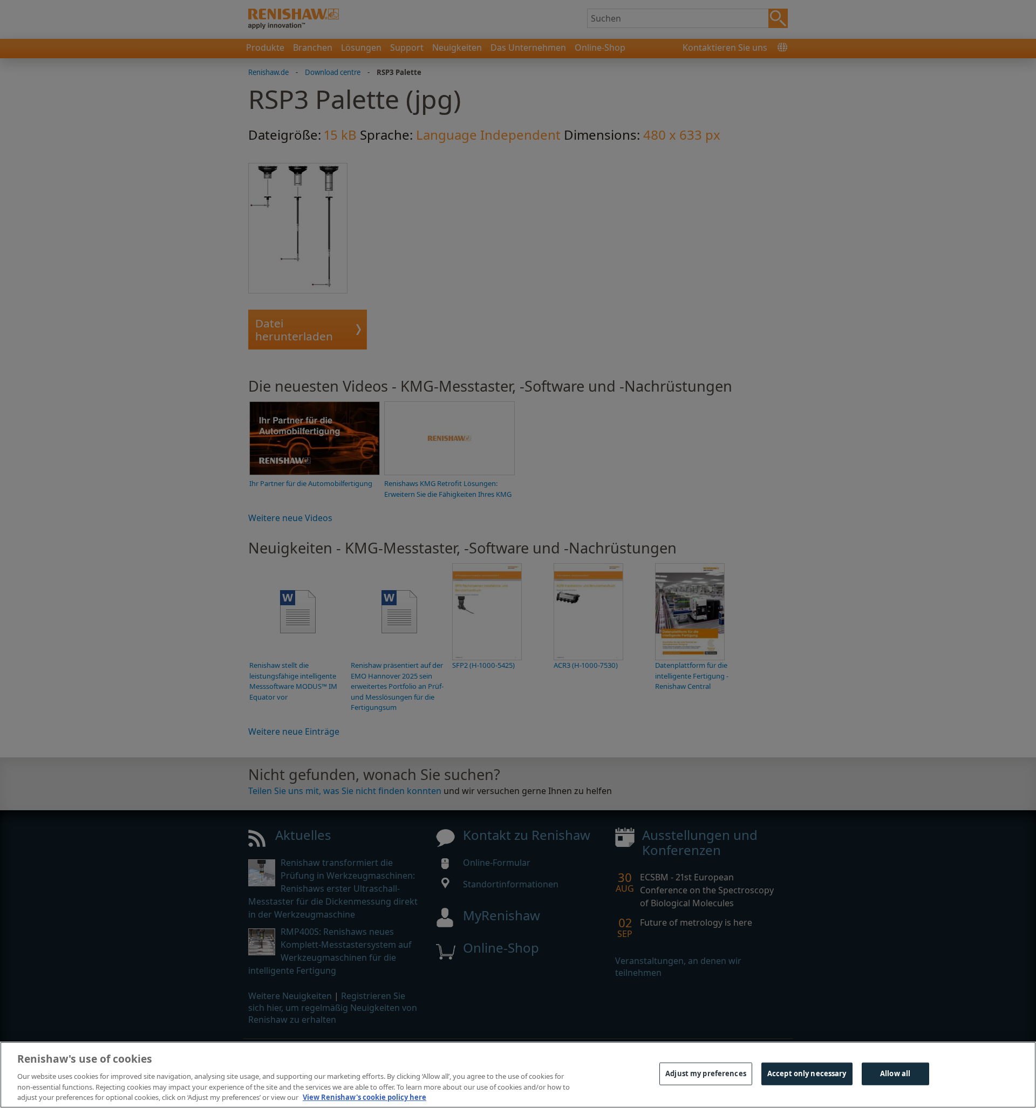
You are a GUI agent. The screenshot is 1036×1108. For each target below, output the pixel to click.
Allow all (895, 1073)
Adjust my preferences (705, 1073)
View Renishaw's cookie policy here (364, 1097)
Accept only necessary (807, 1073)
